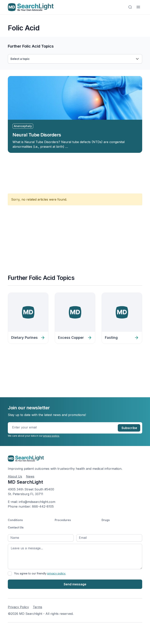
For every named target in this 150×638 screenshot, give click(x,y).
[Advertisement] (79, 171)
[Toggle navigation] (138, 7)
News (30, 476)
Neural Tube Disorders (36, 135)
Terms (37, 607)
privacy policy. (51, 435)
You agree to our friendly (40, 573)
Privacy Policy (18, 607)
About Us (15, 476)
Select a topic (20, 58)
